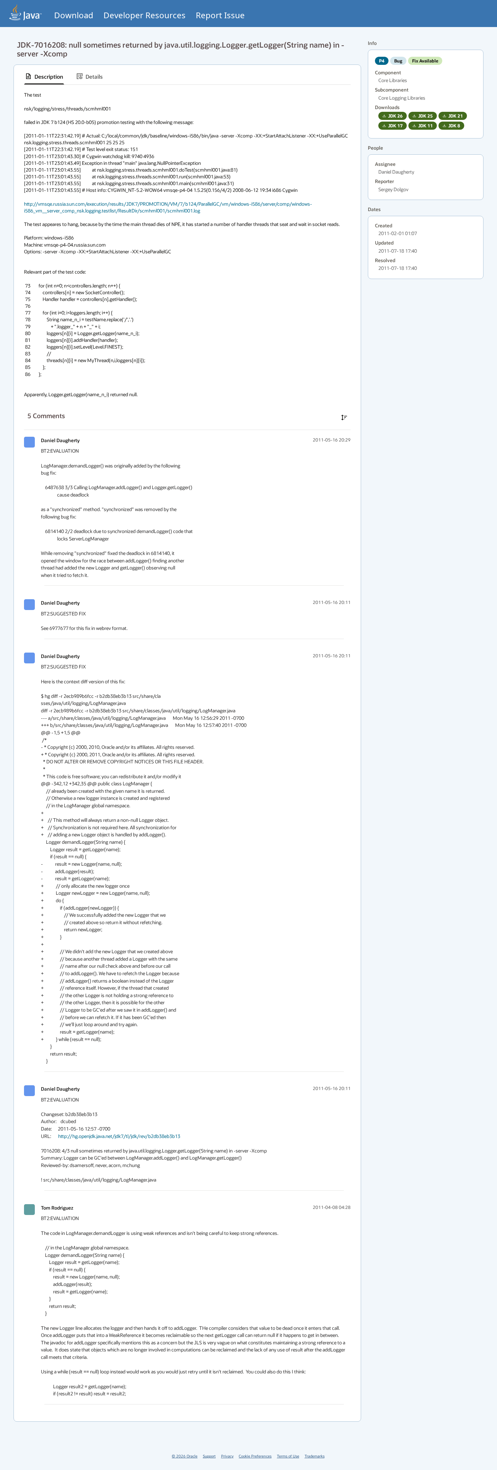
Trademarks (315, 1456)
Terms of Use (288, 1456)
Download (73, 15)
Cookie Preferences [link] (255, 1456)
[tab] (44, 76)
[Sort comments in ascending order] (344, 417)
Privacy (227, 1456)
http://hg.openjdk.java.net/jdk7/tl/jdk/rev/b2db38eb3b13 (119, 1136)
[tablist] (187, 76)
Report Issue (220, 15)
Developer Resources (144, 15)
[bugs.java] (26, 12)
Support (209, 1456)
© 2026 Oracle (184, 1456)
